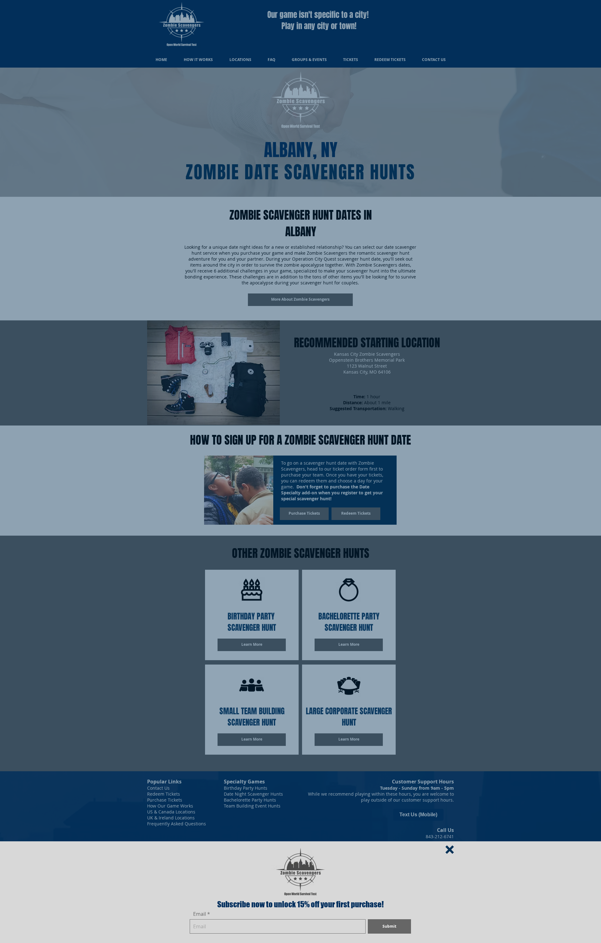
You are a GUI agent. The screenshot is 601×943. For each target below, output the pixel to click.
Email (199, 913)
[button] (449, 849)
